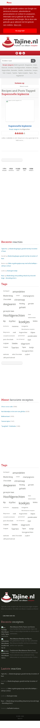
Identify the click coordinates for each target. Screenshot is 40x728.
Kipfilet (12, 321)
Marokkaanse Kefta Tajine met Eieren (22, 627)
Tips (35, 73)
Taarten (14, 73)
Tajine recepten (23, 73)
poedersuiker (32, 336)
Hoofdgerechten (20, 67)
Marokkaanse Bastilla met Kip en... (21, 638)
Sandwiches (28, 70)
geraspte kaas (8, 311)
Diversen (4, 67)
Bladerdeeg (8, 296)
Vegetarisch (20, 75)
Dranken (11, 67)
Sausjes (35, 70)
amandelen (19, 291)
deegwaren (9, 304)
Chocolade (7, 299)
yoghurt (27, 354)
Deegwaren (28, 65)
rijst (29, 340)
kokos (35, 321)
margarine (25, 326)
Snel (4, 73)
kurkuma (6, 326)
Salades (20, 70)
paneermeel (21, 335)
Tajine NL (4, 249)
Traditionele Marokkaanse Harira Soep (23, 650)
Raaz (2, 275)
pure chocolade (8, 339)
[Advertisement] (18, 190)
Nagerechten (6, 70)
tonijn (31, 347)
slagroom (25, 344)
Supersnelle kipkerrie (20, 126)
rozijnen (6, 343)
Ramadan (14, 70)
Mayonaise (6, 332)
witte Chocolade (17, 354)
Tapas (31, 73)
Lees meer (20, 145)
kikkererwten (32, 317)
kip (4, 321)
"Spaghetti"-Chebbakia (8, 426)
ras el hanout (20, 339)
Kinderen (29, 67)
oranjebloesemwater (9, 336)
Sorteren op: (20, 83)
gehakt (22, 307)
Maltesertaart (5, 416)
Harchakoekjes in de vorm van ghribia (13, 411)
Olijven (32, 332)
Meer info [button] (17, 25)
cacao (18, 295)
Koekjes (35, 67)
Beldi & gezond (19, 65)
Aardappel (6, 291)
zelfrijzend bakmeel (9, 357)
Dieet (35, 65)
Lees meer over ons (9, 616)
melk (14, 332)
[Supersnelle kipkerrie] (20, 110)
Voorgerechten (27, 351)
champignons (28, 296)
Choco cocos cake (7, 406)
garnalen (31, 304)
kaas (29, 314)
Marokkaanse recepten (28, 329)
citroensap (19, 300)
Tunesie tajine (5, 421)
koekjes (24, 322)
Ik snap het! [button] (20, 31)
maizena (15, 326)
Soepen (8, 73)
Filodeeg (22, 304)
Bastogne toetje (12, 271)
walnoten (6, 354)
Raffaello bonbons (13, 708)
